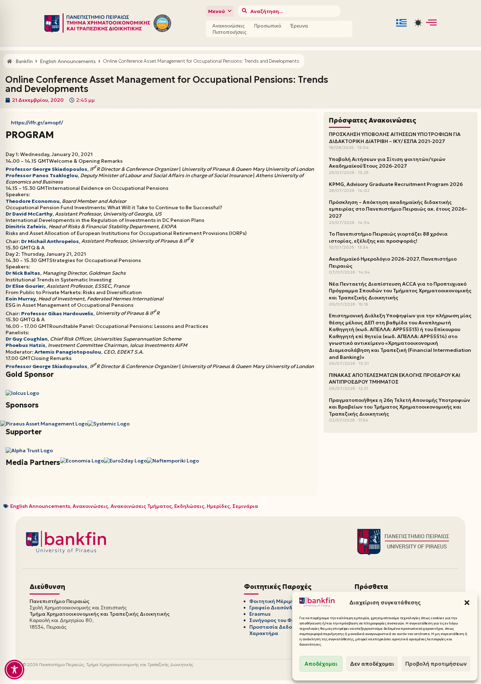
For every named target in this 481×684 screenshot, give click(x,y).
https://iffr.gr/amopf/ (37, 122)
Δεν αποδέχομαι (372, 663)
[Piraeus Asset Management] (44, 424)
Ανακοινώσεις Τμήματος (141, 506)
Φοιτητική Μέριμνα (273, 601)
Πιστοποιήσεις (229, 32)
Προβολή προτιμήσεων (436, 663)
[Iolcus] (22, 393)
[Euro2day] (125, 461)
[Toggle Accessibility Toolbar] (14, 669)
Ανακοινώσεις (228, 26)
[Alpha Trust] (29, 450)
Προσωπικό (267, 26)
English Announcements (40, 506)
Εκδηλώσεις (189, 506)
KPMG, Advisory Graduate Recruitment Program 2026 (396, 184)
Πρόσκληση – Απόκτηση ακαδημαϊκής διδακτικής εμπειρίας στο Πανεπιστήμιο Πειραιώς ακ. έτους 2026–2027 (398, 209)
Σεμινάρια (245, 506)
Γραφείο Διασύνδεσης (277, 607)
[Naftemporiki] (173, 461)
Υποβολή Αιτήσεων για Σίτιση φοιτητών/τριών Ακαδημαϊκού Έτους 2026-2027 (387, 162)
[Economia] (82, 461)
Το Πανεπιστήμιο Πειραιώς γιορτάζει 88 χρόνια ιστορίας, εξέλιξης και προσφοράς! (388, 237)
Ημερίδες (218, 506)
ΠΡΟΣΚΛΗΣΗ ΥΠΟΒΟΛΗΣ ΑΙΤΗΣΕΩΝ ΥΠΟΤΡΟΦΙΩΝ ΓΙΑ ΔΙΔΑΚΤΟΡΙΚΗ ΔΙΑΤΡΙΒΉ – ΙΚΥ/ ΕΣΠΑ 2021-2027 (395, 137)
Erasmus (259, 614)
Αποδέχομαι (321, 663)
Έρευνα (299, 26)
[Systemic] (109, 424)
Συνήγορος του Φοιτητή (278, 620)
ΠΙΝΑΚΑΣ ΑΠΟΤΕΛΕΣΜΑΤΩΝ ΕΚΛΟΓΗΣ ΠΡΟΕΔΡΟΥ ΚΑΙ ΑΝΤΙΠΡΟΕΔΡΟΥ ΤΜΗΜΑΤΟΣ (394, 378)
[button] (466, 602)
